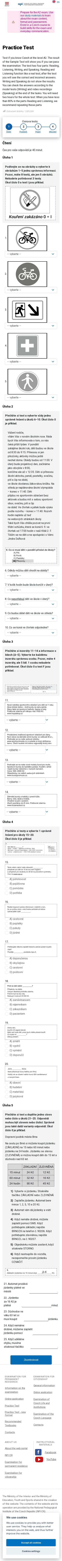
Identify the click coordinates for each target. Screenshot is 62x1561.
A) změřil (15, 1041)
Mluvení (52, 131)
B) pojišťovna (17, 883)
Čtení (8, 131)
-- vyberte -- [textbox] (13, 720)
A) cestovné (16, 918)
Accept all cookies (31, 1542)
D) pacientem (17, 1013)
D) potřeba (16, 892)
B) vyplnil (15, 1045)
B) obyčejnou (17, 963)
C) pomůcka (16, 888)
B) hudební (16, 1087)
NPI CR (8, 1455)
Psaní (38, 131)
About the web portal (16, 1448)
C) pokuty (15, 928)
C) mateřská (16, 1091)
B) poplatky (16, 923)
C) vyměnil (15, 1050)
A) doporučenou (19, 958)
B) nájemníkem (18, 1004)
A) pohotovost (18, 879)
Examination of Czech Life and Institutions (42, 1403)
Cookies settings (31, 1551)
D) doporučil (17, 1055)
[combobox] (25, 720)
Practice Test (12, 1405)
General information (44, 1385)
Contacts (10, 1432)
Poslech (23, 131)
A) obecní (15, 1082)
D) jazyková (16, 1096)
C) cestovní (16, 967)
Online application (14, 1398)
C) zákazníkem (18, 1009)
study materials (33, 15)
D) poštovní (16, 972)
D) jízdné (15, 932)
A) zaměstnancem (20, 1000)
